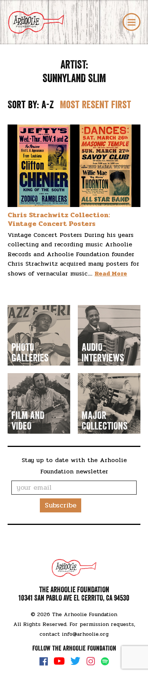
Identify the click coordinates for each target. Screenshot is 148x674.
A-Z (47, 105)
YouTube (59, 661)
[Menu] (131, 22)
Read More (110, 273)
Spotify (105, 661)
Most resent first (95, 105)
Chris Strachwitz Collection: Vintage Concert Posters (59, 219)
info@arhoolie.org (85, 634)
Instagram (91, 661)
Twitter (75, 661)
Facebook (43, 661)
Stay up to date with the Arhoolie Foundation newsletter (74, 465)
